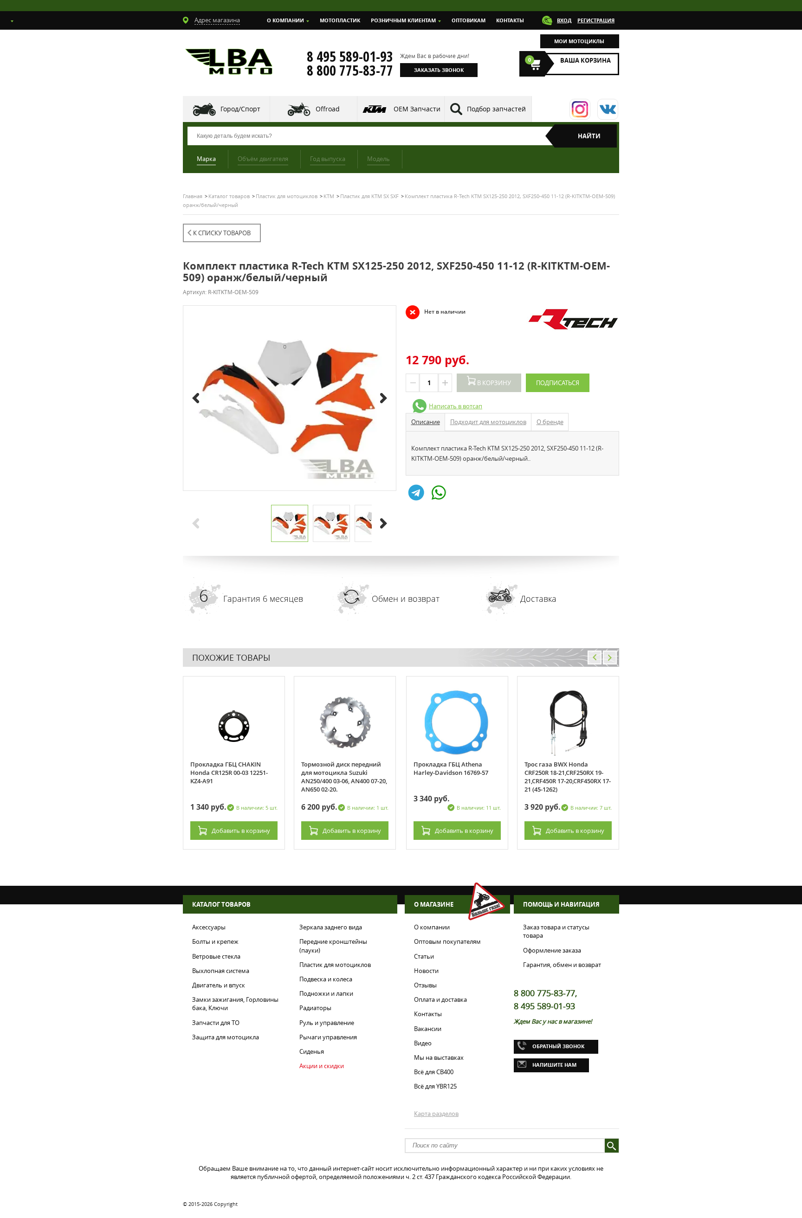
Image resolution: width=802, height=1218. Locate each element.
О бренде (550, 422)
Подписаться (557, 383)
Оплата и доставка (440, 999)
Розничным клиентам (403, 20)
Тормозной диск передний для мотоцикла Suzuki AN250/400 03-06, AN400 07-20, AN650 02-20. (344, 776)
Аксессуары (209, 927)
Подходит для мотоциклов (488, 422)
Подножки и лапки (326, 993)
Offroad (328, 108)
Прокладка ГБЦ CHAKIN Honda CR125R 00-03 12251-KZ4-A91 (229, 772)
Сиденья (311, 1051)
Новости (426, 971)
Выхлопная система (220, 971)
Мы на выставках (439, 1057)
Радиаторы (315, 1008)
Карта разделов (436, 1113)
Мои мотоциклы (579, 41)
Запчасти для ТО (215, 1022)
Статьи (424, 956)
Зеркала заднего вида (330, 927)
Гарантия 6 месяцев (263, 598)
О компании (285, 20)
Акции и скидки (321, 1066)
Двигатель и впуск (218, 985)
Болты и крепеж (215, 941)
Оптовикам (468, 20)
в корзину (241, 830)
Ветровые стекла (216, 956)
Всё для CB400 (433, 1072)
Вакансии (427, 1029)
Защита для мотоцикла (225, 1037)
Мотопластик (340, 20)
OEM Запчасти (417, 108)
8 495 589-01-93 (350, 57)
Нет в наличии (435, 312)
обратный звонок (558, 1046)
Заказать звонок (439, 69)
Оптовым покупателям (447, 941)
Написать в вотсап (455, 406)
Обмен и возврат (406, 598)
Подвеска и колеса (325, 979)
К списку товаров (222, 233)
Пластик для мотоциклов (335, 964)
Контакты (510, 20)
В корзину (493, 383)
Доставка (538, 598)
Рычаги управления (328, 1037)
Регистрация (595, 20)
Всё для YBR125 (435, 1086)
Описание (425, 422)
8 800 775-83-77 (350, 70)
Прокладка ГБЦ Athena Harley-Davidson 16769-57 (451, 768)
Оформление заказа (552, 950)
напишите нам (554, 1064)
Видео (423, 1043)
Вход (564, 20)
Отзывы (425, 985)
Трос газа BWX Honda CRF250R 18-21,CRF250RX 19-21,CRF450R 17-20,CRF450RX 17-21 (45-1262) (567, 776)
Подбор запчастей (496, 108)
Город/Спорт (240, 108)
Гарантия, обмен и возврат (562, 964)
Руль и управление (326, 1022)
